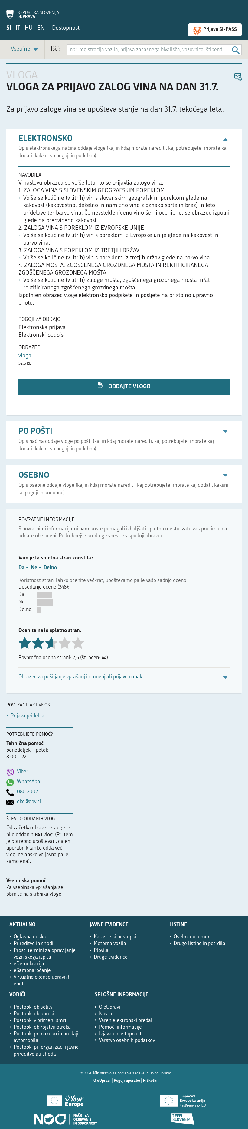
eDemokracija (29, 964)
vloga (24, 356)
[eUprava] (32, 11)
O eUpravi (109, 1007)
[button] (237, 77)
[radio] (64, 644)
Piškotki (150, 1081)
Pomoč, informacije (120, 1027)
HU (29, 28)
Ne (34, 567)
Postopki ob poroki (34, 1014)
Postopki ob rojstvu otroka (42, 1027)
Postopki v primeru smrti (41, 1020)
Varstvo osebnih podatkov (127, 1040)
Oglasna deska (30, 937)
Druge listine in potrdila (199, 943)
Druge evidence (111, 957)
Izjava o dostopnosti (121, 1034)
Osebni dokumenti (194, 937)
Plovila (101, 950)
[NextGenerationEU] (183, 1099)
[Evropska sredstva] (183, 1117)
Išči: (55, 49)
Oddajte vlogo (129, 387)
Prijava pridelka (27, 716)
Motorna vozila (110, 943)
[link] (25, 49)
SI (8, 28)
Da (21, 567)
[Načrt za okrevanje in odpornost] (65, 1117)
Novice (106, 1014)
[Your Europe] (65, 1099)
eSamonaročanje (32, 970)
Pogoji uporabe (127, 1081)
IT (18, 28)
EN (40, 28)
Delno (50, 567)
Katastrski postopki (115, 937)
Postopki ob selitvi (34, 1007)
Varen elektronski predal (125, 1020)
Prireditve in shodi (33, 943)
